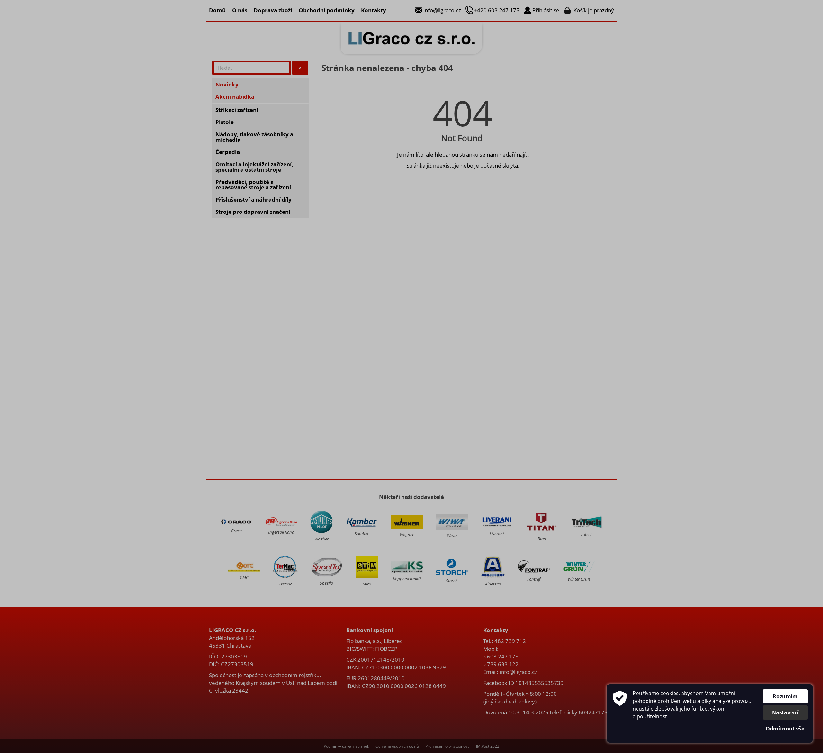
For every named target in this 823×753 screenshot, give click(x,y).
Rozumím (785, 696)
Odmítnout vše (785, 728)
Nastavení (785, 712)
